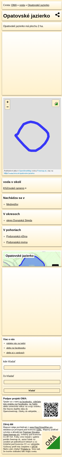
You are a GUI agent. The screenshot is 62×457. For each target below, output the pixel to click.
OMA (14, 5)
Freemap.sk (42, 170)
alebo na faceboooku (15, 348)
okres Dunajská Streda (19, 220)
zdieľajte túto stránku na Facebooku (22, 402)
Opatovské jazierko (38, 5)
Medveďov (12, 204)
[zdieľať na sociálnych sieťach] (57, 14)
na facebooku (25, 401)
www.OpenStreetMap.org (41, 427)
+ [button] (8, 102)
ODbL (39, 429)
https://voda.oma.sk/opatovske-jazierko (19, 173)
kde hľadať (9, 361)
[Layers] (55, 103)
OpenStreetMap (25, 170)
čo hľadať (8, 376)
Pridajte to (25, 449)
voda (22, 5)
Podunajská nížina (16, 236)
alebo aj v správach (15, 352)
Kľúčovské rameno (13, 188)
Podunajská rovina (17, 242)
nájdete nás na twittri (15, 343)
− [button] (8, 107)
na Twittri (33, 404)
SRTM (34, 446)
